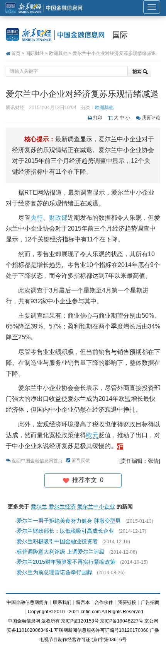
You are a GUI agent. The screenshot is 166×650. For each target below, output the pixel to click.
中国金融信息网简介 (27, 602)
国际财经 (34, 53)
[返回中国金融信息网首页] (120, 446)
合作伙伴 (104, 602)
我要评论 (151, 117)
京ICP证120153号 (80, 621)
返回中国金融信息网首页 (37, 461)
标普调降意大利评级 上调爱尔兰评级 (61, 552)
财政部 (58, 217)
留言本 (83, 602)
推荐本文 (86, 480)
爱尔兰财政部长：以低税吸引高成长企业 (65, 531)
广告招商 (150, 602)
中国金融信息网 (24, 621)
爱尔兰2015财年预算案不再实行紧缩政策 (66, 562)
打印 (97, 117)
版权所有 (50, 621)
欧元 (92, 435)
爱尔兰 (39, 506)
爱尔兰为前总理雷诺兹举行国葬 (54, 572)
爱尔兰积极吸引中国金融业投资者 (57, 541)
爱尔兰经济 (62, 506)
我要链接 (127, 602)
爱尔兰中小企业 (96, 506)
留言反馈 (80, 460)
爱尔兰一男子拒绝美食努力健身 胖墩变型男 (69, 521)
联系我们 (62, 602)
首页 (15, 53)
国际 (120, 35)
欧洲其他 (58, 53)
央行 (36, 217)
